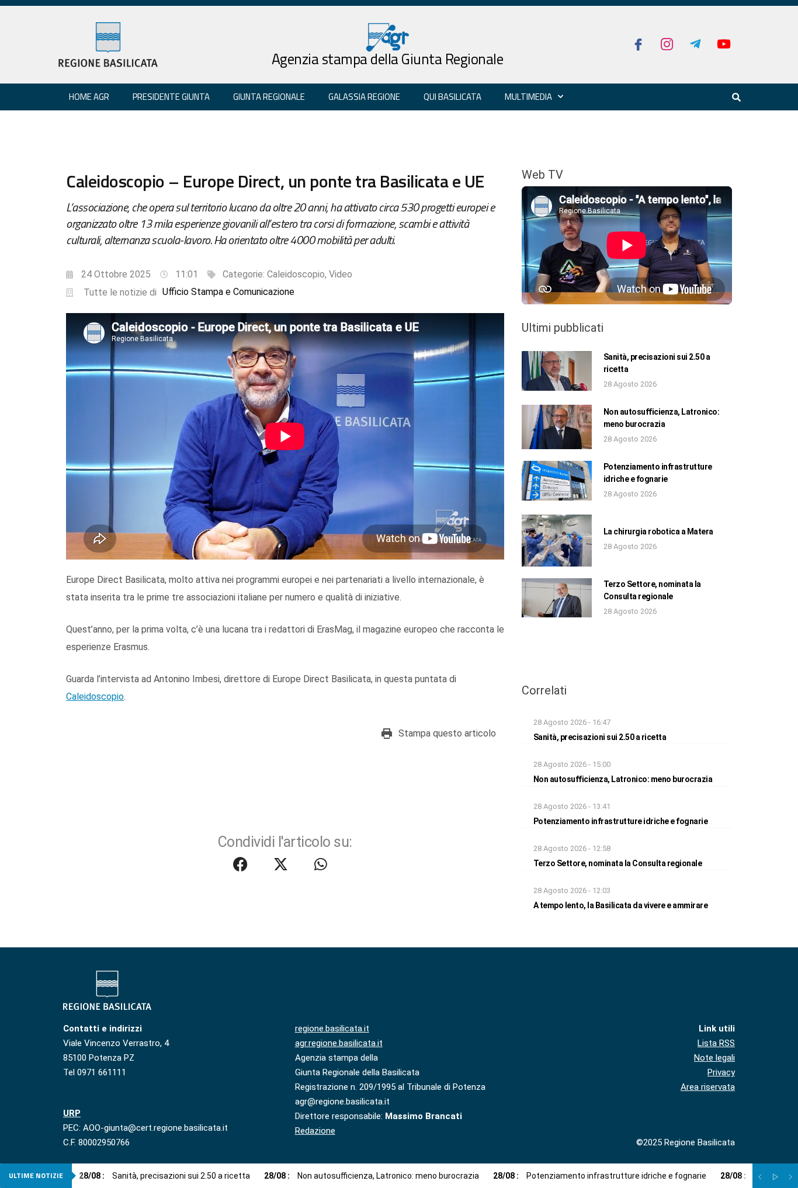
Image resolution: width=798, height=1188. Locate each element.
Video (340, 274)
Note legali (714, 1057)
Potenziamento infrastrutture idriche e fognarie (620, 821)
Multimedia (528, 96)
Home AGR (89, 96)
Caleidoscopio (296, 274)
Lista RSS (716, 1043)
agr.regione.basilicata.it (339, 1043)
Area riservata (708, 1087)
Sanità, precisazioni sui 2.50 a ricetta (600, 737)
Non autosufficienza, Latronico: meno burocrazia (623, 779)
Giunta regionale (269, 96)
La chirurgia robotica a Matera (658, 531)
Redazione (315, 1131)
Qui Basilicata (452, 96)
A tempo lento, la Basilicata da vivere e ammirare (620, 905)
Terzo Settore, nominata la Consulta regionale (617, 863)
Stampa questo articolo (447, 733)
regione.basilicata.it (332, 1028)
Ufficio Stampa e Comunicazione (228, 291)
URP (72, 1113)
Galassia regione (364, 96)
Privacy (721, 1072)
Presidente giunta (171, 96)
